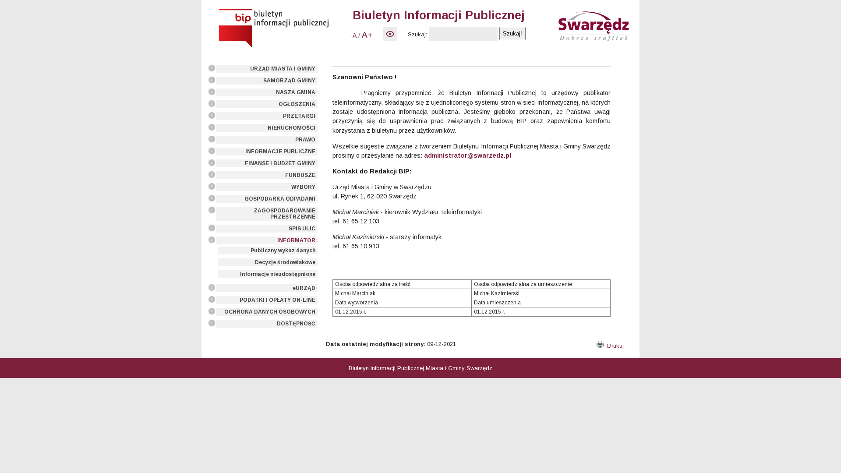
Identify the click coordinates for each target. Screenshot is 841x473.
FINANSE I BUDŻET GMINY (280, 163)
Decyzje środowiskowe (285, 262)
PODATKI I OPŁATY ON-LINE (277, 300)
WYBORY (303, 187)
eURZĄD (304, 288)
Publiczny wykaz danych (283, 250)
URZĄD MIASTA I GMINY (282, 69)
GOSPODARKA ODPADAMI (279, 199)
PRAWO (305, 140)
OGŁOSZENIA (297, 104)
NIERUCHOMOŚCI (291, 128)
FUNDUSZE (300, 175)
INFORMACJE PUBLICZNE (280, 151)
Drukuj (614, 345)
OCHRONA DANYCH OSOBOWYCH (269, 312)
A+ (367, 34)
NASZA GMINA (295, 92)
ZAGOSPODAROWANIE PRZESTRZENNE (284, 214)
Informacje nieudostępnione (277, 274)
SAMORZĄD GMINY (289, 81)
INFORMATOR (296, 240)
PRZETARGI (299, 116)
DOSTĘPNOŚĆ (296, 324)
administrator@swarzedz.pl (467, 155)
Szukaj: (417, 34)
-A (353, 35)
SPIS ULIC (302, 229)
